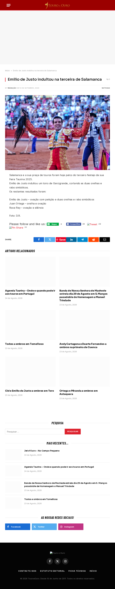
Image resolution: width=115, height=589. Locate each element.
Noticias (106, 88)
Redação (12, 88)
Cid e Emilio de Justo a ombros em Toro (29, 390)
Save (62, 240)
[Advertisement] (57, 37)
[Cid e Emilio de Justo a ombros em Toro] (30, 372)
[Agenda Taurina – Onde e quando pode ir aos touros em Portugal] (30, 272)
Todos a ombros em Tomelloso (24, 344)
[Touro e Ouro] (57, 5)
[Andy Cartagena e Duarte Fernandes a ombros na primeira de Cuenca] (84, 325)
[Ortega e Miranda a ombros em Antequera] (84, 372)
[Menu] (8, 5)
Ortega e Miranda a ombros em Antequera (78, 392)
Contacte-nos (27, 571)
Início (7, 70)
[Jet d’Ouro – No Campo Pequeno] (13, 454)
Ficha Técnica (77, 571)
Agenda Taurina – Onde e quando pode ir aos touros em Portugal (30, 292)
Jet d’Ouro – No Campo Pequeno (42, 450)
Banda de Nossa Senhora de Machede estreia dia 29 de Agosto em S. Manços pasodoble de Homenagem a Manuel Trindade (83, 295)
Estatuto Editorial (52, 571)
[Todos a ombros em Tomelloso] (30, 325)
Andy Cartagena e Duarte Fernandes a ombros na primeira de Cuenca (82, 345)
